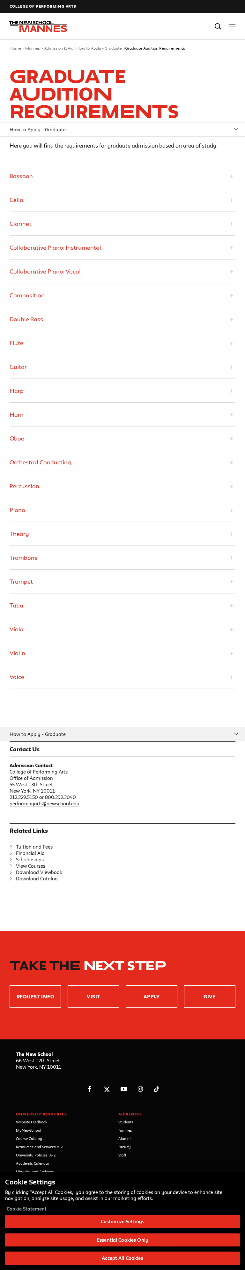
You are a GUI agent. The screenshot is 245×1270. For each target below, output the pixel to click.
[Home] (36, 26)
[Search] (218, 26)
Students (125, 1122)
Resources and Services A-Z (39, 1147)
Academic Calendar (32, 1163)
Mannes (32, 48)
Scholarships (30, 859)
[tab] (122, 176)
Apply (152, 996)
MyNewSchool (28, 1130)
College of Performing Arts (43, 6)
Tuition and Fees (34, 847)
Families (125, 1130)
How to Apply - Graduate (99, 48)
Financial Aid (30, 853)
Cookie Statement (27, 1208)
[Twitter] (107, 1089)
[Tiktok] (156, 1089)
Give (210, 996)
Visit (93, 996)
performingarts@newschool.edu (44, 803)
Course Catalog (29, 1138)
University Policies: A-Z (36, 1155)
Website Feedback (31, 1122)
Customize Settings (122, 1221)
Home (15, 48)
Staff (122, 1155)
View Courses (30, 866)
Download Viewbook (39, 872)
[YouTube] (124, 1089)
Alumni (124, 1138)
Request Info (36, 996)
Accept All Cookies (122, 1258)
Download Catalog (37, 878)
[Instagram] (141, 1089)
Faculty (124, 1147)
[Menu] (232, 26)
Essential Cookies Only (122, 1240)
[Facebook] (90, 1089)
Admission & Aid (58, 48)
